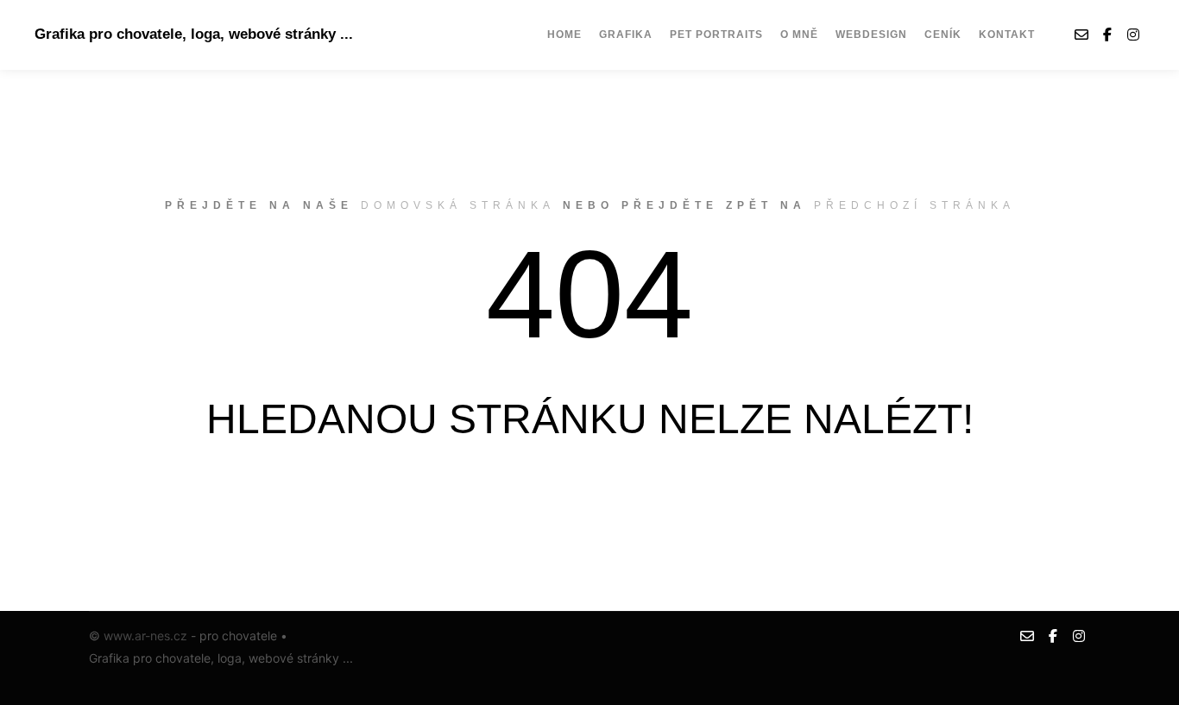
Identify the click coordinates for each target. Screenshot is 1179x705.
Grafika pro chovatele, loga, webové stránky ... (121, 34)
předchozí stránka (914, 205)
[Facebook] (1107, 34)
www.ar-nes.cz (145, 635)
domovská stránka (458, 205)
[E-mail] (1081, 34)
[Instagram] (1133, 34)
